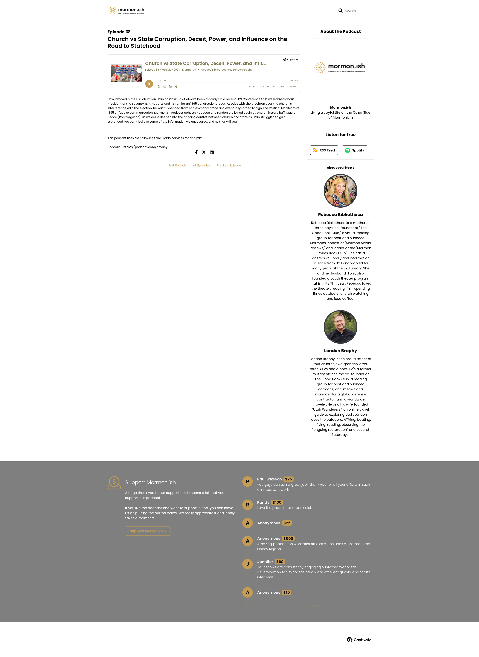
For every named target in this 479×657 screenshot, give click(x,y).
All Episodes (201, 165)
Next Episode (177, 165)
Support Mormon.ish (148, 531)
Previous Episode (228, 165)
